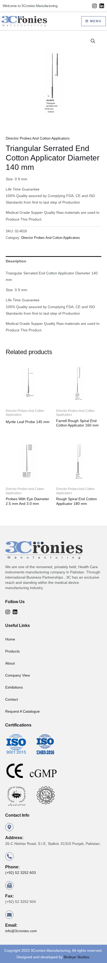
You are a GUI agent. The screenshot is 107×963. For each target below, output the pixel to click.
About (10, 663)
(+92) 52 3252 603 (20, 872)
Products (12, 651)
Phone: (12, 867)
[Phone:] (9, 856)
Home (10, 639)
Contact (11, 699)
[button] (93, 41)
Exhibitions (14, 687)
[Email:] (9, 914)
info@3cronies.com (21, 931)
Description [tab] (16, 261)
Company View (17, 675)
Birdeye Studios (76, 957)
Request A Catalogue (22, 711)
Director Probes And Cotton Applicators (38, 138)
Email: (11, 925)
